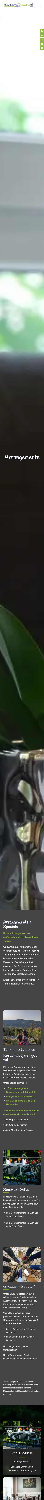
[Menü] (37, 4)
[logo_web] (18, 4)
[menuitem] (37, 4)
